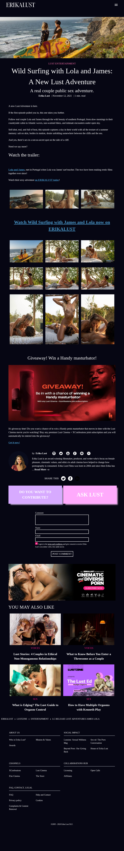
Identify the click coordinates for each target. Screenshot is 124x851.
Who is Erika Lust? (17, 740)
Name (37, 528)
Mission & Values (43, 740)
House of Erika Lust (99, 748)
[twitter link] (61, 453)
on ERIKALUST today (47, 180)
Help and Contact (43, 795)
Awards (12, 745)
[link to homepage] (20, 5)
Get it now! (14, 442)
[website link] (82, 453)
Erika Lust (44, 95)
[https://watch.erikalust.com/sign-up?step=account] (62, 582)
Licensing (68, 770)
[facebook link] (75, 453)
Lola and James (16, 169)
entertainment (40, 719)
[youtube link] (68, 453)
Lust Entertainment (62, 63)
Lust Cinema (41, 770)
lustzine (22, 719)
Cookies (39, 800)
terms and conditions (55, 544)
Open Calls (95, 770)
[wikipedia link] (88, 453)
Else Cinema (14, 776)
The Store (40, 776)
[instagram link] (54, 453)
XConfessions (15, 770)
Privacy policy (15, 800)
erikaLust (7, 719)
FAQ (11, 795)
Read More (40, 469)
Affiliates (68, 776)
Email (37, 536)
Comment (39, 513)
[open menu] (116, 5)
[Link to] (62, 393)
